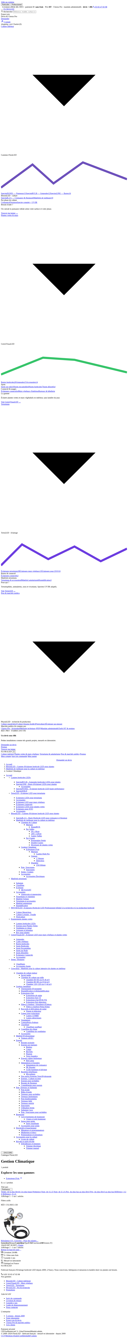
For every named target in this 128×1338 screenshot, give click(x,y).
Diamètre (34, 863)
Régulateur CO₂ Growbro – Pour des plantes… (19, 1241)
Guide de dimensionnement (17, 1305)
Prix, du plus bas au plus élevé (78, 1192)
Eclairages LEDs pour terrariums (29, 798)
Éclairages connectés (9, 391)
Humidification (45, 580)
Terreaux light (26, 1101)
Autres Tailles (36, 836)
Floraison (13, 202)
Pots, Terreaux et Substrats (26, 1088)
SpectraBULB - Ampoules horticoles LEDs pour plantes (38, 782)
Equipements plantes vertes (21, 919)
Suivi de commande (19, 756)
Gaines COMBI (32, 1016)
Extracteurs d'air (27, 993)
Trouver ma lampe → (9, 213)
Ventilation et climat (24, 928)
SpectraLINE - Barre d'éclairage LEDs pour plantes (36, 784)
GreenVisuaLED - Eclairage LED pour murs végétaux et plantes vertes (39, 935)
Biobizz (29, 1047)
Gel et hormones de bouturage (33, 1117)
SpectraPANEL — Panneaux (13, 193)
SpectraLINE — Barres (60, 193)
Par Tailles (30, 829)
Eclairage (19, 888)
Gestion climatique (23, 986)
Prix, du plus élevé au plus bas (102, 1192)
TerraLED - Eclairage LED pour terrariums (28, 793)
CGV (3, 1336)
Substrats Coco (27, 1110)
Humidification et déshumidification (35, 991)
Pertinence (7, 1189)
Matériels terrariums (19, 879)
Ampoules (21, 382)
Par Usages (30, 838)
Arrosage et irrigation (24, 930)
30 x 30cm (35, 831)
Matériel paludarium (30, 580)
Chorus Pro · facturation (10, 728)
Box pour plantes (23, 932)
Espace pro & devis (13, 1320)
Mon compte (6, 756)
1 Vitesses (40, 858)
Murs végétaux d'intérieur (28, 391)
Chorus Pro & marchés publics (18, 1323)
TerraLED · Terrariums (15, 1285)
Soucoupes (30, 870)
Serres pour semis (28, 1121)
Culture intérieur (7, 754)
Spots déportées (22, 953)
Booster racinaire (27, 1043)
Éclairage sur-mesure (54, 724)
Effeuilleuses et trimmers (30, 1144)
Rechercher (8, 12)
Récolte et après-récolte (25, 1141)
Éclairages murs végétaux (31, 571)
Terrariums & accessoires (11, 580)
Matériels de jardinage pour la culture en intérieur (35, 820)
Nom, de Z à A (60, 1192)
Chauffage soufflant (34, 1027)
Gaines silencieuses (33, 1018)
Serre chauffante (32, 1123)
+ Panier (20, 1245)
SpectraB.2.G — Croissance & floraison (17, 198)
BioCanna (30, 1061)
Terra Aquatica (32, 1056)
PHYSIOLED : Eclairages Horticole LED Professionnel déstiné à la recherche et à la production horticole (52, 908)
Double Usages (37, 843)
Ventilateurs (25, 1020)
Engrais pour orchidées (30, 1081)
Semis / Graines (27, 872)
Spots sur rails (7, 387)
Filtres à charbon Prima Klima (38, 1007)
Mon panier (32, 756)
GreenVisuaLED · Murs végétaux (19, 1283)
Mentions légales (12, 1336)
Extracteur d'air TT (33, 998)
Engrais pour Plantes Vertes (27, 926)
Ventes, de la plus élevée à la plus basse (16, 1192)
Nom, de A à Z (47, 1192)
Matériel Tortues (22, 899)
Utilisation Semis (27, 1108)
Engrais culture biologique (31, 1058)
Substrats (19, 883)
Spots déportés (49, 387)
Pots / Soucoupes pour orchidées (34, 1112)
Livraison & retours (13, 1301)
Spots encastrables (21, 387)
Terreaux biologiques (29, 1096)
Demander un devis (8, 745)
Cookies (33, 1336)
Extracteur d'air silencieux (36, 1002)
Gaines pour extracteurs (30, 1013)
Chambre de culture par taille (32, 977)
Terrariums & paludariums (50, 754)
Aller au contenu (7, 2)
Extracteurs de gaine (34, 995)
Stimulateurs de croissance (36, 1065)
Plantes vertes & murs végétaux (26, 754)
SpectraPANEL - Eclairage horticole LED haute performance (40, 789)
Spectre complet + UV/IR (27, 202)
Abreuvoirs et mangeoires (31, 894)
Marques (29, 825)
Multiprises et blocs (28, 1132)
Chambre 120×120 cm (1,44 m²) (39, 984)
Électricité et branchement (26, 1128)
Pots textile (25, 1090)
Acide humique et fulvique (36, 1070)
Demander (5, 19)
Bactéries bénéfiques (29, 1072)
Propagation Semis (38, 840)
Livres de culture (27, 1139)
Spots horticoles (36, 387)
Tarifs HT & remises (66, 728)
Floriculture (41, 724)
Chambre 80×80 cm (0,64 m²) (38, 982)
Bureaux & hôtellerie (46, 391)
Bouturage (20, 1114)
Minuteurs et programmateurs (32, 1130)
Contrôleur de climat (29, 1029)
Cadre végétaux (22, 941)
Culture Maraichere (23, 912)
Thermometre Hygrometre (31, 989)
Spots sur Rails (22, 950)
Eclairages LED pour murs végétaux (30, 802)
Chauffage (20, 885)
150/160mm (41, 865)
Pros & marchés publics (70, 754)
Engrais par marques (29, 1045)
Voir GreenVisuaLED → (11, 402)
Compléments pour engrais (31, 1085)
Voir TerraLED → (8, 591)
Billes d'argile (26, 1092)
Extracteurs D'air (32, 849)
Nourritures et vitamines (25, 897)
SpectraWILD (21, 791)
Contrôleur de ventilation (36, 1031)
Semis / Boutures (17, 959)
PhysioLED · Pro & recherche (18, 1288)
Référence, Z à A (9, 1194)
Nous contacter (12, 1307)
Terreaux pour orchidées (30, 1094)
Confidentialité (24, 1336)
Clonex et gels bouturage (36, 1119)
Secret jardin (26, 975)
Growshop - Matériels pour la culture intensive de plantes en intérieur (38, 968)
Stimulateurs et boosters (30, 1063)
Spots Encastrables (23, 948)
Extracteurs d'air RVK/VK (36, 1000)
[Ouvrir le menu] (2, 9)
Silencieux (40, 861)
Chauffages (20, 964)
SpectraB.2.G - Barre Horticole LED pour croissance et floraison (41, 818)
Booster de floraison (29, 1083)
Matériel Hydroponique (25, 1036)
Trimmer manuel (32, 1148)
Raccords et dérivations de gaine (33, 1009)
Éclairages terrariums (10, 571)
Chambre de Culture (29, 822)
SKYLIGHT (26, 890)
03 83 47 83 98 (101, 7)
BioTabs (29, 1052)
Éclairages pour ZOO (51, 571)
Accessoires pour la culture (26, 1137)
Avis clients (10, 1325)
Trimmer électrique (33, 1146)
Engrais (19, 1040)
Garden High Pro (43, 854)
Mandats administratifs (49, 728)
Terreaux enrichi (27, 1103)
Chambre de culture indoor (26, 973)
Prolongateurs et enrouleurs (31, 1135)
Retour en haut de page (11, 1250)
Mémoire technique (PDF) (30, 728)
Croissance (5, 202)
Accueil (9, 775)
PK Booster (30, 1067)
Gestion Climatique (28, 847)
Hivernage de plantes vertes (42, 845)
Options (34, 856)
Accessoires (32, 382)
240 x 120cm (36, 834)
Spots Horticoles (22, 946)
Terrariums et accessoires (26, 901)
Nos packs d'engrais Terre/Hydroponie (36, 1076)
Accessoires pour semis (30, 1126)
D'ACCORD (7, 1153)
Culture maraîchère (9, 724)
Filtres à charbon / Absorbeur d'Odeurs (36, 1004)
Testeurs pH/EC (27, 1038)
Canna (28, 1049)
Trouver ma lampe (8, 749)
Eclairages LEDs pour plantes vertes (30, 807)
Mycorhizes (30, 1074)
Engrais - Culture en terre (31, 1079)
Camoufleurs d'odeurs (29, 1022)
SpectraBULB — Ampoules (38, 193)
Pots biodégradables (29, 1099)
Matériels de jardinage (43, 198)
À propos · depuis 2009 (15, 1316)
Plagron (29, 1054)
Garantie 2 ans (11, 1303)
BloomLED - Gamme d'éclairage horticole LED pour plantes (35, 813)
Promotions (10, 1290)
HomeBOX (35, 827)
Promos (4, 747)
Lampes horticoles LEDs (21, 777)
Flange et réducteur (33, 1011)
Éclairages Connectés (24, 955)
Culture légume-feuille (26, 724)
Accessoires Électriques (35, 876)
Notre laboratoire (12, 1318)
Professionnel (17, 4)
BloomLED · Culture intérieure (18, 1281)
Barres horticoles (8, 382)
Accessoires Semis (23, 966)
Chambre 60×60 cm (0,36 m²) (38, 980)
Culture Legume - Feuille (26, 915)
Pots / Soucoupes (27, 867)
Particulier (5, 4)
